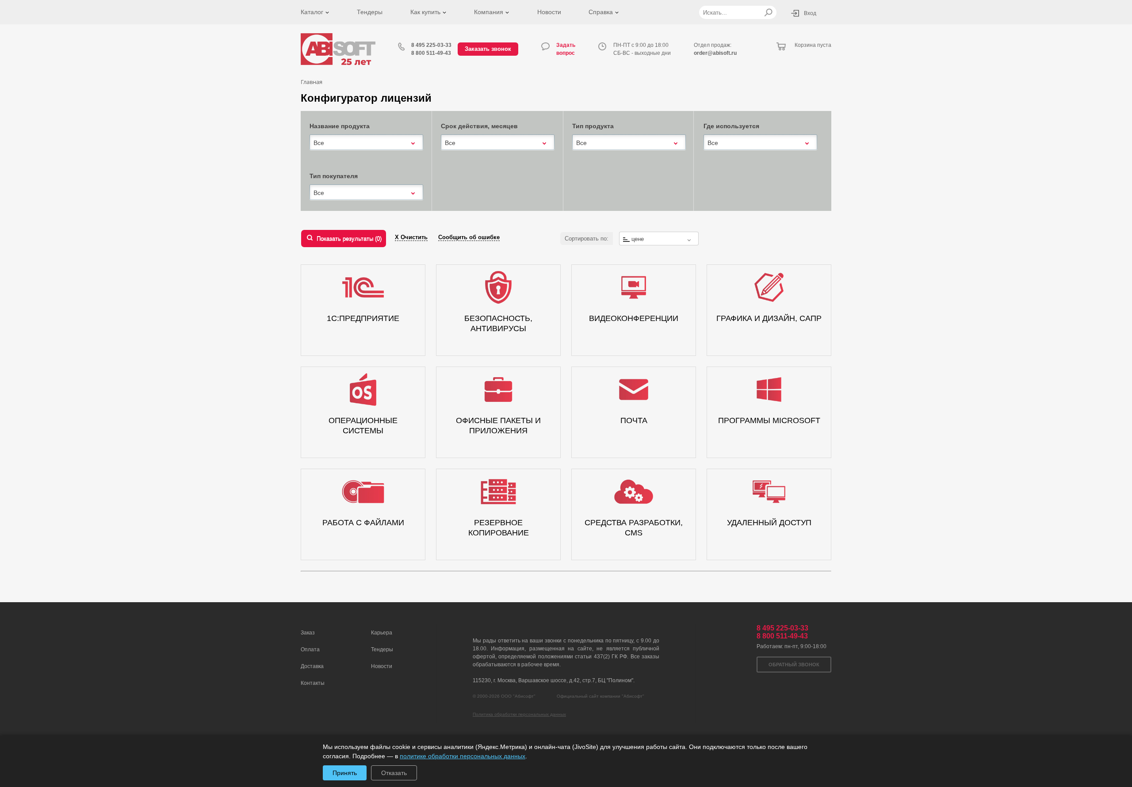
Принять (345, 772)
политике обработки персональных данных (462, 756)
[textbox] (659, 239)
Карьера (381, 633)
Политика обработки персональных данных (519, 714)
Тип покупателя (334, 176)
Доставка (312, 666)
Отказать (394, 772)
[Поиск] (768, 12)
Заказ (308, 633)
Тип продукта (593, 126)
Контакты (313, 683)
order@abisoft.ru (715, 53)
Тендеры (369, 11)
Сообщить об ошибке (469, 237)
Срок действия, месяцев (479, 126)
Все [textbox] (319, 142)
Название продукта (340, 126)
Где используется (731, 126)
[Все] (366, 142)
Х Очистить (411, 237)
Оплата (310, 649)
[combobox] (366, 143)
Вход (810, 13)
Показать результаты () (349, 238)
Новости (549, 11)
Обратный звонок (794, 664)
